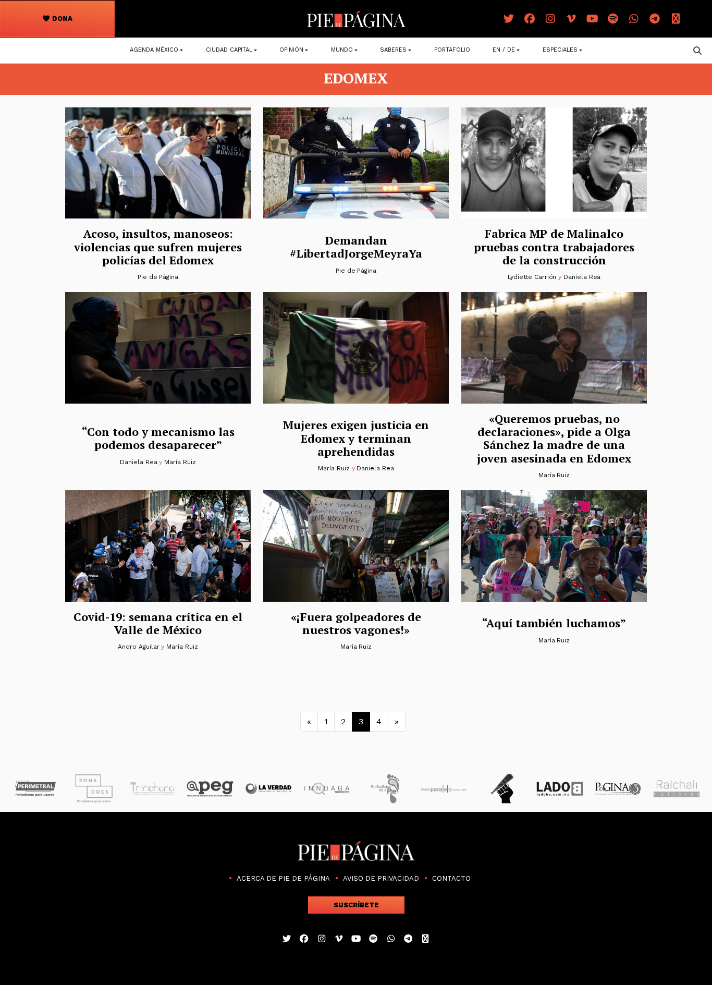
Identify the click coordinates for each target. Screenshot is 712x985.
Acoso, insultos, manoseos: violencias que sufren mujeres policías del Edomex (158, 246)
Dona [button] (61, 18)
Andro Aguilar (138, 646)
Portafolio (452, 49)
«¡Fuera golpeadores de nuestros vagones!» (356, 623)
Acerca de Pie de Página (283, 878)
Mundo (342, 49)
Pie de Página (158, 277)
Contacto (451, 878)
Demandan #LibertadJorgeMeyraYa (356, 247)
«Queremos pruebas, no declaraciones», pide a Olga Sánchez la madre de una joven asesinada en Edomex (554, 438)
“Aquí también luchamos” (554, 622)
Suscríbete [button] (356, 905)
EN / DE (504, 49)
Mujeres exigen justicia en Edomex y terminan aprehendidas (356, 438)
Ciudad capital (229, 49)
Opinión (291, 49)
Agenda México (154, 49)
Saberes (393, 49)
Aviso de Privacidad (381, 878)
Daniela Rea (581, 277)
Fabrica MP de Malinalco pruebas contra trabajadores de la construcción (554, 246)
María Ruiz (179, 462)
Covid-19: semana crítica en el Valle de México (157, 623)
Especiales (560, 49)
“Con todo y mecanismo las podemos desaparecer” (158, 438)
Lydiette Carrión (532, 277)
